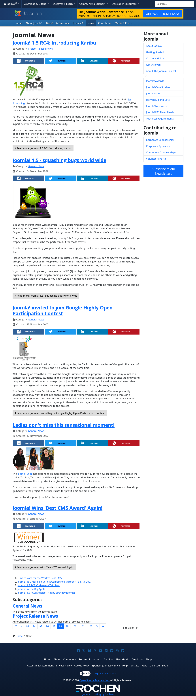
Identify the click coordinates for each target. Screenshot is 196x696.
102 (90, 626)
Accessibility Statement (40, 665)
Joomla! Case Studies (158, 87)
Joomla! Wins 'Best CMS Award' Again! (57, 508)
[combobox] (174, 4)
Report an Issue (150, 665)
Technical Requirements (160, 118)
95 (40, 626)
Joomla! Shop (25, 473)
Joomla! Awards (155, 81)
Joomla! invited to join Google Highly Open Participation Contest (63, 310)
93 (27, 626)
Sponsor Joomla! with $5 (106, 665)
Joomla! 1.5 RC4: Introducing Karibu (54, 42)
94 (34, 626)
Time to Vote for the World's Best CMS (39, 578)
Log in (165, 665)
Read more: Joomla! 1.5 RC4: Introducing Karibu (44, 148)
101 (82, 626)
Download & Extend (35, 4)
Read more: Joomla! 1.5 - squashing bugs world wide (46, 295)
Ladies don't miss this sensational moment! (64, 425)
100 (74, 626)
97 (54, 626)
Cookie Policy (81, 665)
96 (47, 626)
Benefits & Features (57, 23)
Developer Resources (124, 4)
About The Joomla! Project (161, 71)
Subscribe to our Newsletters (163, 171)
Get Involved (153, 64)
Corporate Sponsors (158, 146)
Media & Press (123, 23)
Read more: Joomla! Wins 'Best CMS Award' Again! (45, 567)
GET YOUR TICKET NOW (163, 14)
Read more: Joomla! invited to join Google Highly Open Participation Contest (60, 413)
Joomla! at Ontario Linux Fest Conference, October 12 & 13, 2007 (54, 581)
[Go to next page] (97, 626)
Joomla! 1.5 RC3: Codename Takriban (38, 585)
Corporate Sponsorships (160, 140)
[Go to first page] (16, 626)
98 (60, 626)
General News (36, 166)
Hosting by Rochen (98, 694)
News (91, 23)
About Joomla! (34, 23)
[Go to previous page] (21, 626)
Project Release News (40, 48)
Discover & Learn (63, 4)
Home (18, 23)
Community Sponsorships (161, 152)
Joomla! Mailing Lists (158, 99)
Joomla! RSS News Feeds (160, 112)
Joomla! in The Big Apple (31, 589)
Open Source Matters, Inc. (94, 680)
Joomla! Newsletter (157, 106)
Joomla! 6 (78, 23)
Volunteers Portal (156, 158)
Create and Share (156, 58)
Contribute (104, 23)
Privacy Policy (64, 665)
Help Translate (130, 665)
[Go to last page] (103, 626)
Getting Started (155, 52)
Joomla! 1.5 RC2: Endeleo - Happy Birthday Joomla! (46, 592)
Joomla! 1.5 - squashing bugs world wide (59, 160)
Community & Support (92, 4)
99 (67, 626)
